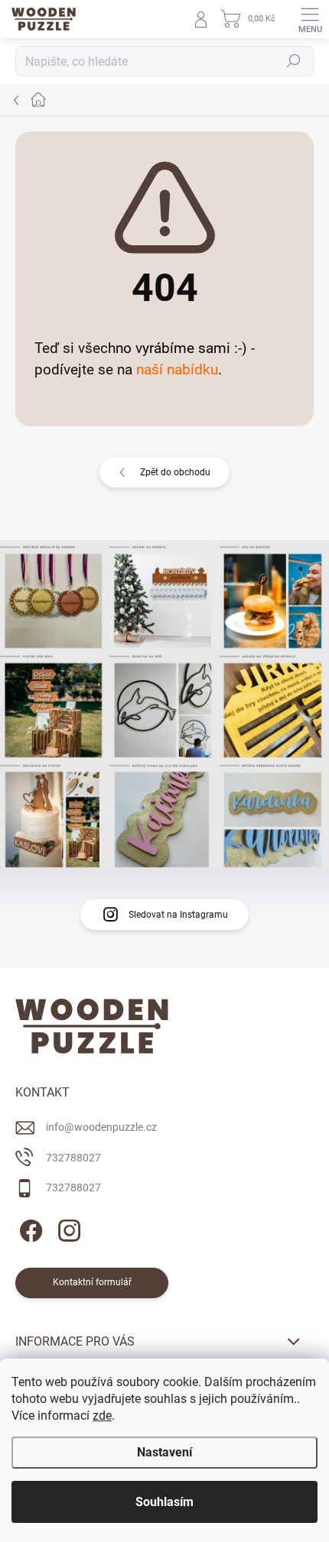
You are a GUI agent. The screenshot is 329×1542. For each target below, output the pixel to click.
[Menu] (310, 19)
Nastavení (164, 1452)
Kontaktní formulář (92, 1282)
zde (102, 1415)
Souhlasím (164, 1502)
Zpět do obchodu (175, 472)
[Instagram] (67, 1228)
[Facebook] (28, 1228)
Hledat (294, 61)
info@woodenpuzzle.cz (101, 1127)
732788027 (73, 1158)
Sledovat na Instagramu (178, 914)
